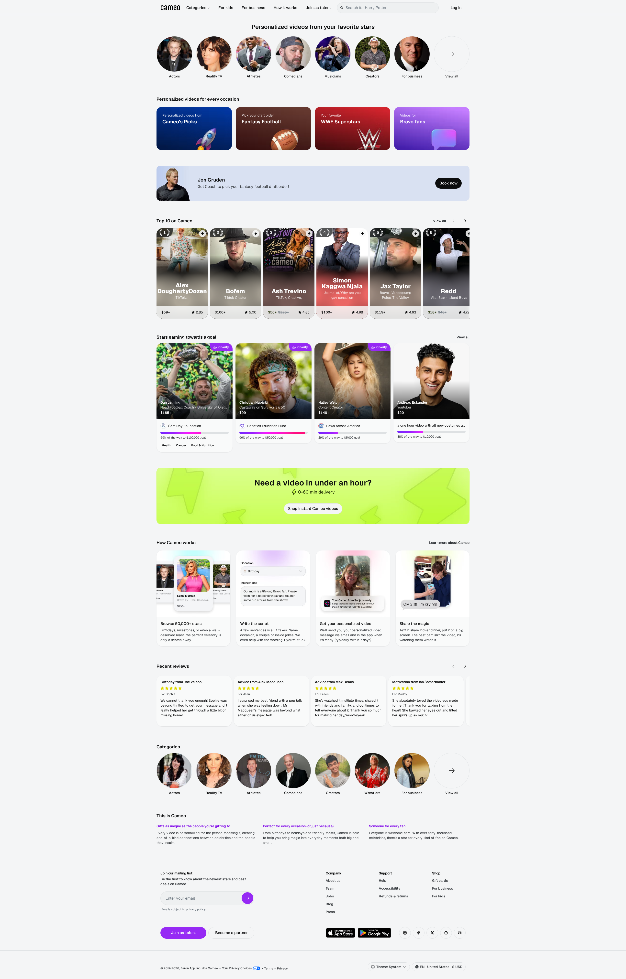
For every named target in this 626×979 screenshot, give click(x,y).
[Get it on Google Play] (374, 933)
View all (439, 221)
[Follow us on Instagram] (405, 933)
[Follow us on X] (432, 933)
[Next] (465, 220)
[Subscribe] (247, 898)
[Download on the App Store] (341, 933)
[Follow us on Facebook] (446, 933)
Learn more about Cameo (449, 542)
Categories (196, 7)
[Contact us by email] (460, 933)
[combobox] (391, 8)
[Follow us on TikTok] (419, 933)
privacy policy (196, 909)
